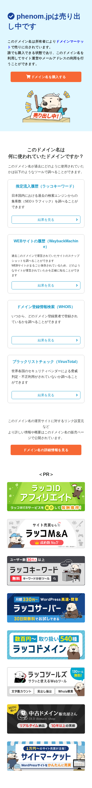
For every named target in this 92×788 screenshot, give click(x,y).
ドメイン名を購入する (48, 77)
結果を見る (46, 220)
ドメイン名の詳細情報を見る (45, 450)
